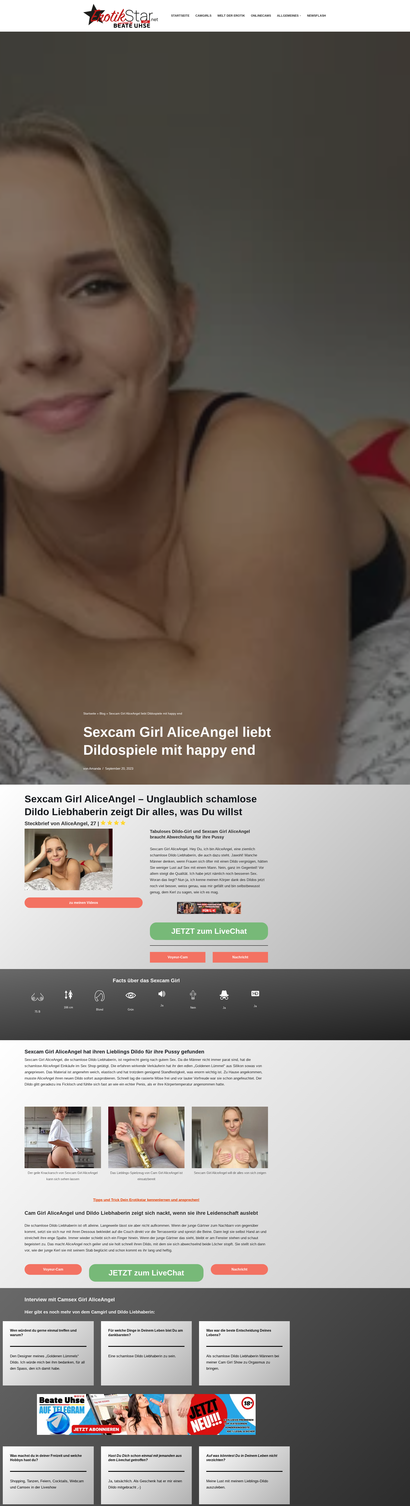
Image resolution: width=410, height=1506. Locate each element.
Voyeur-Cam (178, 957)
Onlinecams (261, 15)
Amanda (95, 768)
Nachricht (240, 957)
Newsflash (316, 15)
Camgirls (203, 15)
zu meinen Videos (83, 902)
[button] (300, 15)
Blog (102, 713)
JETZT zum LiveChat (209, 931)
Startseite (180, 15)
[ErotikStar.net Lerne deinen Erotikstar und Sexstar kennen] (120, 16)
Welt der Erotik (231, 15)
